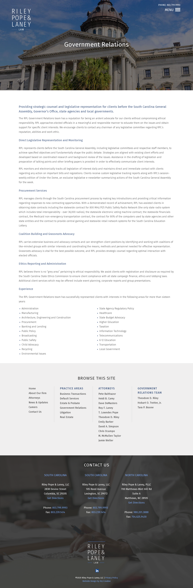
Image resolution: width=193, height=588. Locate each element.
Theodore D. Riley (108, 417)
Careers (33, 407)
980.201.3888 (141, 512)
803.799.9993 (173, 5)
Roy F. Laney (105, 407)
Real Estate (66, 417)
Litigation (65, 412)
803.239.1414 (57, 512)
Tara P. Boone (146, 407)
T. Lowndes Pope (108, 412)
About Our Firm (37, 393)
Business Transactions (73, 393)
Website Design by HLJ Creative (97, 581)
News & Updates (38, 402)
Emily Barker (105, 421)
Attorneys (34, 397)
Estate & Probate (70, 403)
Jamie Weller (105, 440)
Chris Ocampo (106, 431)
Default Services (69, 398)
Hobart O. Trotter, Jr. (149, 402)
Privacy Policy (111, 578)
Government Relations (73, 407)
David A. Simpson (108, 426)
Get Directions (55, 498)
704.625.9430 (139, 516)
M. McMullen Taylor (109, 435)
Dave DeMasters (107, 403)
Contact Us (35, 411)
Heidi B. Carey (106, 398)
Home (32, 388)
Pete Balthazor (107, 393)
